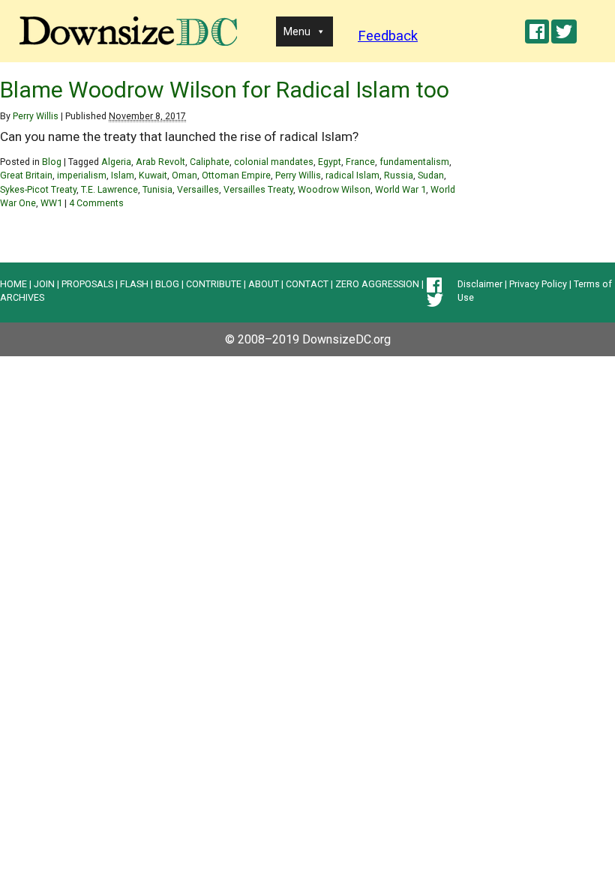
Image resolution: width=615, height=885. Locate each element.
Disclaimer (480, 284)
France (360, 161)
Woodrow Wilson (334, 189)
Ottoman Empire (236, 175)
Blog (52, 161)
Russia (398, 175)
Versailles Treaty (258, 189)
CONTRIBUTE (214, 284)
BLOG (167, 284)
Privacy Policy (538, 284)
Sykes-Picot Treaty (38, 189)
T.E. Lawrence (109, 189)
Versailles (198, 189)
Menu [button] (297, 32)
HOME (13, 284)
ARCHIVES (22, 297)
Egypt (329, 161)
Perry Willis (35, 116)
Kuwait (153, 175)
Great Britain (26, 175)
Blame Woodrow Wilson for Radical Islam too (224, 89)
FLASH (134, 284)
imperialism (81, 175)
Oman (184, 175)
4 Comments (96, 202)
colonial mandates (274, 161)
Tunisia (157, 189)
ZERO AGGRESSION (377, 284)
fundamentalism (414, 161)
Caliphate (210, 161)
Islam (122, 175)
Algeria (116, 161)
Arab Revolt (160, 161)
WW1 (51, 202)
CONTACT (307, 284)
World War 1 (400, 189)
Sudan (431, 175)
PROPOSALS (87, 284)
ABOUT (263, 284)
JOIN (44, 284)
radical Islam (353, 175)
